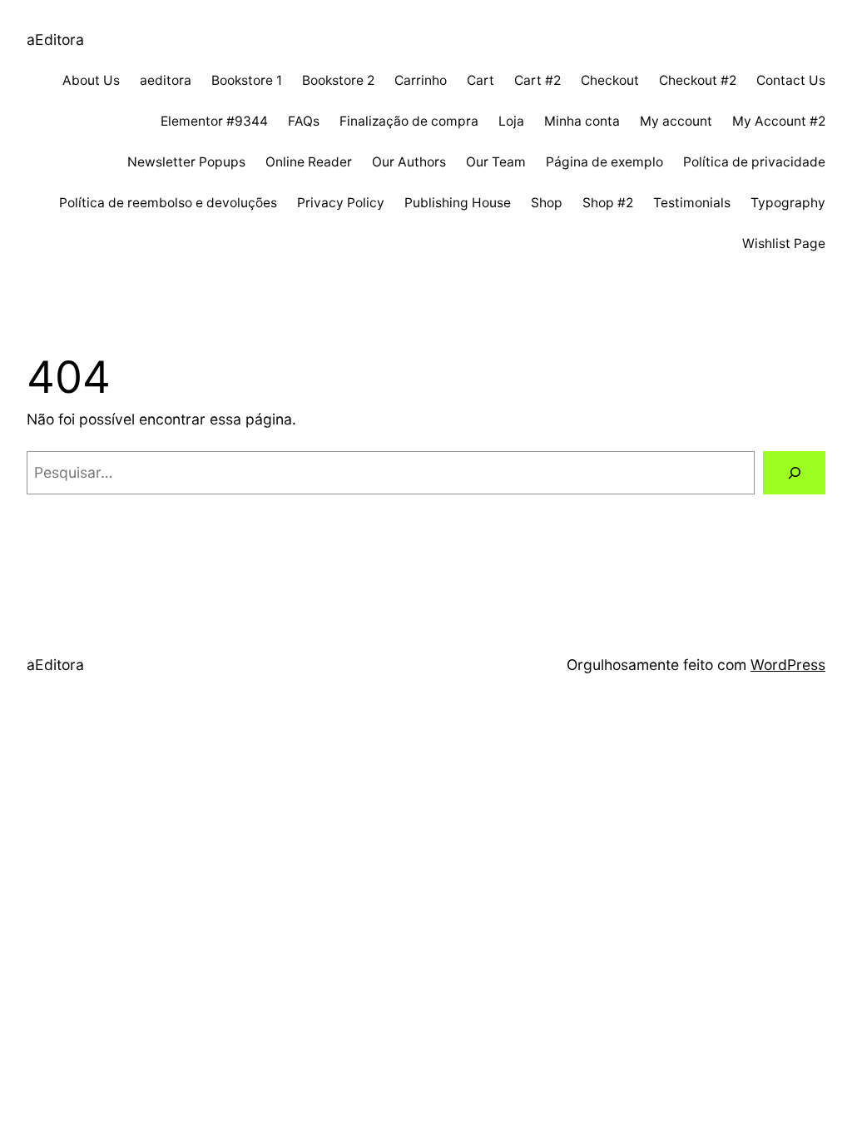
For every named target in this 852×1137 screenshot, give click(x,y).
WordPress (787, 664)
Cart (480, 80)
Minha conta (582, 121)
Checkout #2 (697, 80)
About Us (91, 80)
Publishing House (457, 203)
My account (676, 121)
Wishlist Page (783, 243)
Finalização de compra (408, 121)
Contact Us (790, 80)
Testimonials (692, 203)
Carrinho (420, 80)
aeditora (165, 80)
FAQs (304, 121)
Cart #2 (537, 80)
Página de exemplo (604, 162)
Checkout (610, 80)
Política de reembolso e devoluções (168, 203)
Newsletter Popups (186, 162)
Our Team (496, 162)
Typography (787, 203)
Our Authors (409, 162)
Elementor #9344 (214, 121)
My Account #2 (778, 121)
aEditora (55, 39)
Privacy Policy (340, 203)
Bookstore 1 (246, 80)
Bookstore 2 (338, 80)
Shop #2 (607, 203)
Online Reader (308, 162)
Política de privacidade (754, 162)
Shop (546, 203)
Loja (511, 121)
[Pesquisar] (794, 472)
